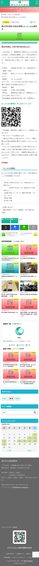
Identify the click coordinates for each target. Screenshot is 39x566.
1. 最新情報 (6, 22)
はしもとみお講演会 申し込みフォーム (15, 103)
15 (35, 438)
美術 (20, 219)
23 (4, 444)
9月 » (30, 450)
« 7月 (9, 450)
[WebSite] (12, 345)
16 (4, 441)
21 (30, 441)
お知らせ (15, 219)
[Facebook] (20, 345)
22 (35, 441)
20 (25, 441)
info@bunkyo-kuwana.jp (20, 487)
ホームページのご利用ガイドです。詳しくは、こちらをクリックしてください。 (19, 9)
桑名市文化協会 (28, 561)
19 (19, 441)
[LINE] (27, 345)
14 (30, 438)
